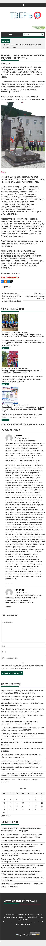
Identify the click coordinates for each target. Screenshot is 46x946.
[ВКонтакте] (2, 281)
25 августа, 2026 (8, 332)
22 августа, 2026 (8, 368)
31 (4, 813)
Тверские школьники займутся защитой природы (19, 779)
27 (23, 810)
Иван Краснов (20, 332)
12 (17, 803)
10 (4, 803)
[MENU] (10, 34)
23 (42, 806)
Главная (6, 44)
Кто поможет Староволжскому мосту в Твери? (35, 296)
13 (23, 803)
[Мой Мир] (8, 281)
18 (10, 806)
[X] (11, 281)
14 (29, 803)
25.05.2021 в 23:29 (23, 592)
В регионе (14, 44)
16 (42, 803)
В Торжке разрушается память (25, 841)
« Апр (3, 816)
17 (4, 806)
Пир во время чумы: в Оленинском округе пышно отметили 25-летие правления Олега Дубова (12, 297)
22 (36, 806)
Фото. (3, 172)
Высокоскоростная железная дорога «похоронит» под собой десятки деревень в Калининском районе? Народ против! (22, 853)
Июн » (8, 816)
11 (10, 803)
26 (17, 810)
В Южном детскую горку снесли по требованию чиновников (23, 748)
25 (10, 810)
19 (17, 806)
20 (23, 806)
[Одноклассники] (5, 281)
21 (29, 806)
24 (4, 810)
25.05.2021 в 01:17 (23, 438)
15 (36, 803)
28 (29, 810)
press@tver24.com (23, 924)
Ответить (8, 583)
